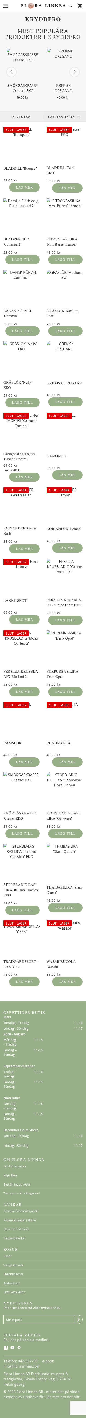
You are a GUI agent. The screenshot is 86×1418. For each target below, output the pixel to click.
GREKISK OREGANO (63, 88)
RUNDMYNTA (59, 742)
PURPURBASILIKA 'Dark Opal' (62, 674)
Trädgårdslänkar (14, 1238)
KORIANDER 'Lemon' (64, 528)
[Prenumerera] (78, 1319)
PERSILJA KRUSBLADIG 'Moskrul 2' (21, 674)
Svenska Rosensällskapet (20, 1211)
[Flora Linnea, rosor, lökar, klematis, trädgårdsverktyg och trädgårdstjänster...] (43, 6)
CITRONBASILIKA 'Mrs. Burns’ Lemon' (62, 242)
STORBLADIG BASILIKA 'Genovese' (64, 816)
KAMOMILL (57, 455)
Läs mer (24, 187)
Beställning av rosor (16, 1184)
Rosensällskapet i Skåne (19, 1220)
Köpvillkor (10, 1175)
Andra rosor (11, 1283)
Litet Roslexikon (14, 1292)
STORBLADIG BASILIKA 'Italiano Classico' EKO (21, 889)
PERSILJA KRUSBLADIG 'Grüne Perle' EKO (64, 602)
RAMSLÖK (12, 742)
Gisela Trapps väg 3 (41, 1379)
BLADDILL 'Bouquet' (20, 168)
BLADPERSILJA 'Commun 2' (16, 242)
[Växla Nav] (5, 5)
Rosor (7, 1256)
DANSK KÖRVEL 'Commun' (17, 313)
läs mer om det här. (63, 1396)
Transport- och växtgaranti (21, 1193)
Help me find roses (16, 1229)
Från (12, 470)
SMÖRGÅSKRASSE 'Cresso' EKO (22, 88)
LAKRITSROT (15, 600)
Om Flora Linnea (14, 1166)
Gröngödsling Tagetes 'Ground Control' (19, 456)
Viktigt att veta (13, 1265)
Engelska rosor (13, 1274)
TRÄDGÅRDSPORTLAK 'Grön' (20, 964)
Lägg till (22, 259)
